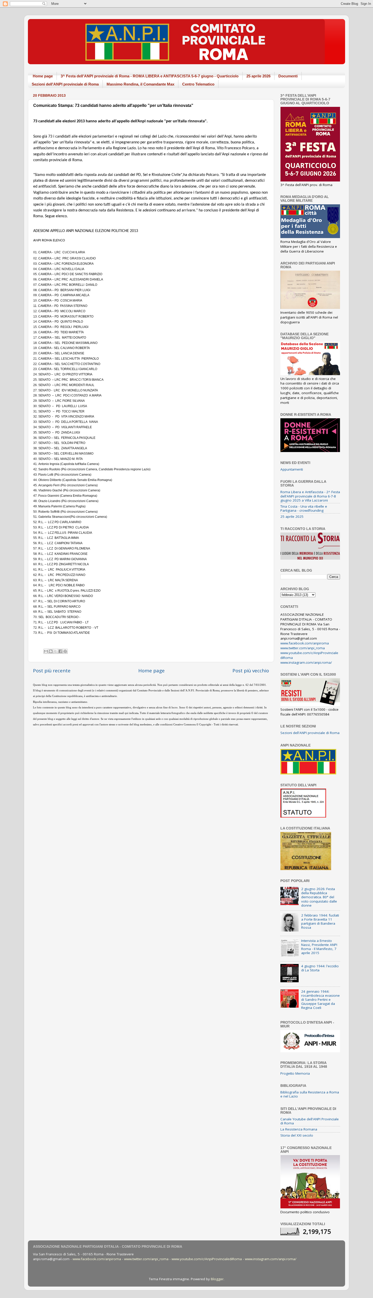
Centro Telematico (198, 84)
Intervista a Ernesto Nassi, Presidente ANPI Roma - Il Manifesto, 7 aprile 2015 (319, 946)
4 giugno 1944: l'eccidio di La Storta (320, 968)
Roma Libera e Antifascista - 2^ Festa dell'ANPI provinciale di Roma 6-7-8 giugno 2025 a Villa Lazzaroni (310, 496)
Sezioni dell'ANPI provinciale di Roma (65, 84)
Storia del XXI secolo (296, 1135)
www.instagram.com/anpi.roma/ (306, 662)
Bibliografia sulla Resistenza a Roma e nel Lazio (309, 1094)
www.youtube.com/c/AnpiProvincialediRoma (207, 1259)
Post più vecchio (250, 670)
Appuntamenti (291, 469)
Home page (43, 76)
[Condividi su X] (55, 651)
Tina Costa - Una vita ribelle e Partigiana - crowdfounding (303, 508)
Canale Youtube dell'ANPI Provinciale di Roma (309, 1121)
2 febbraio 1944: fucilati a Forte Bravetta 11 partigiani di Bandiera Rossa (320, 921)
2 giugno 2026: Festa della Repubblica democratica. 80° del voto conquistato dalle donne (319, 897)
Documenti (288, 76)
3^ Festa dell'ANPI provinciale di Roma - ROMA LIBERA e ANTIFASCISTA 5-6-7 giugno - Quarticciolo (150, 76)
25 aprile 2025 (291, 516)
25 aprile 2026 (258, 76)
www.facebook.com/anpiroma (304, 643)
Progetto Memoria (295, 1073)
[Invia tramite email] (45, 651)
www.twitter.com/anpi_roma (302, 648)
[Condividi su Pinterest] (65, 651)
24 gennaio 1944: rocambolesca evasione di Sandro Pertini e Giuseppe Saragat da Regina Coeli (320, 999)
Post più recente (52, 670)
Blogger (217, 1279)
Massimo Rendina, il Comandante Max (140, 84)
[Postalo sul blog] (50, 651)
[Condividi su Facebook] (60, 651)
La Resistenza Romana (298, 1129)
